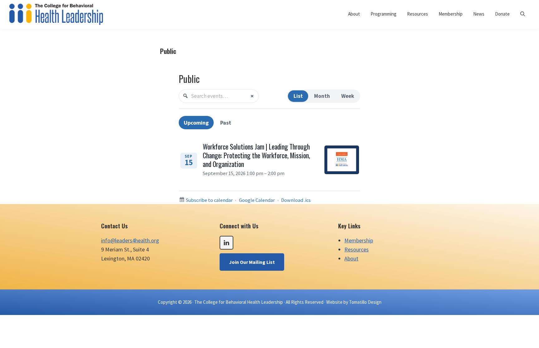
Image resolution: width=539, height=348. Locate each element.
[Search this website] (523, 14)
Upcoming (196, 122)
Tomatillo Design (365, 302)
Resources (356, 249)
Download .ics (296, 200)
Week (347, 96)
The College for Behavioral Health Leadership (238, 302)
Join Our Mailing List (252, 262)
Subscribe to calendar (209, 200)
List (298, 96)
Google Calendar (257, 200)
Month (322, 96)
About (351, 258)
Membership (358, 240)
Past (225, 122)
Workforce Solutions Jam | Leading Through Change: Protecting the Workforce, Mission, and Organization (256, 155)
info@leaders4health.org (130, 240)
